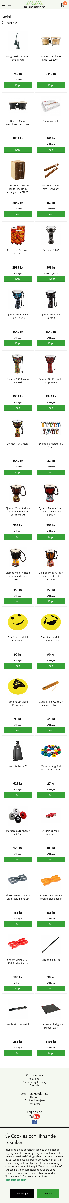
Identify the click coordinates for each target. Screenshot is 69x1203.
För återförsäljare (35, 1100)
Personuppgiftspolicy (34, 1082)
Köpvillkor (34, 1078)
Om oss (34, 1097)
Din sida (34, 1085)
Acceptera (48, 1193)
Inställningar (22, 1193)
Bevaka (51, 278)
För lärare (34, 1103)
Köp (51, 472)
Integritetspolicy (16, 1179)
